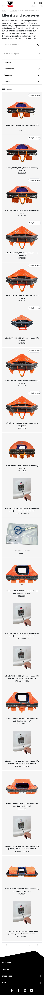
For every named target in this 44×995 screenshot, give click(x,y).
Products (13, 11)
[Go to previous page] (6, 945)
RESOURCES (6, 962)
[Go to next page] (38, 945)
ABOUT (4, 983)
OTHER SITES (7, 976)
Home (4, 11)
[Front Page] (10, 4)
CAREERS (5, 969)
